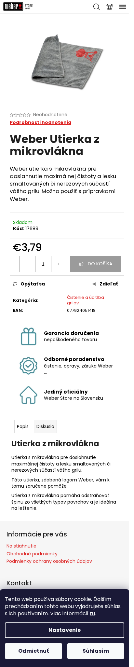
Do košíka (100, 263)
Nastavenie (64, 630)
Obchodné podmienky (32, 553)
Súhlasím (96, 651)
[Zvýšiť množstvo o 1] (59, 264)
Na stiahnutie (21, 546)
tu (92, 613)
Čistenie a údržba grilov (85, 300)
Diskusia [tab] (45, 426)
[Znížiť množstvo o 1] (27, 264)
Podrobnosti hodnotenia (40, 122)
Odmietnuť (33, 651)
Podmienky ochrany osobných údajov (49, 561)
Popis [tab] (23, 426)
